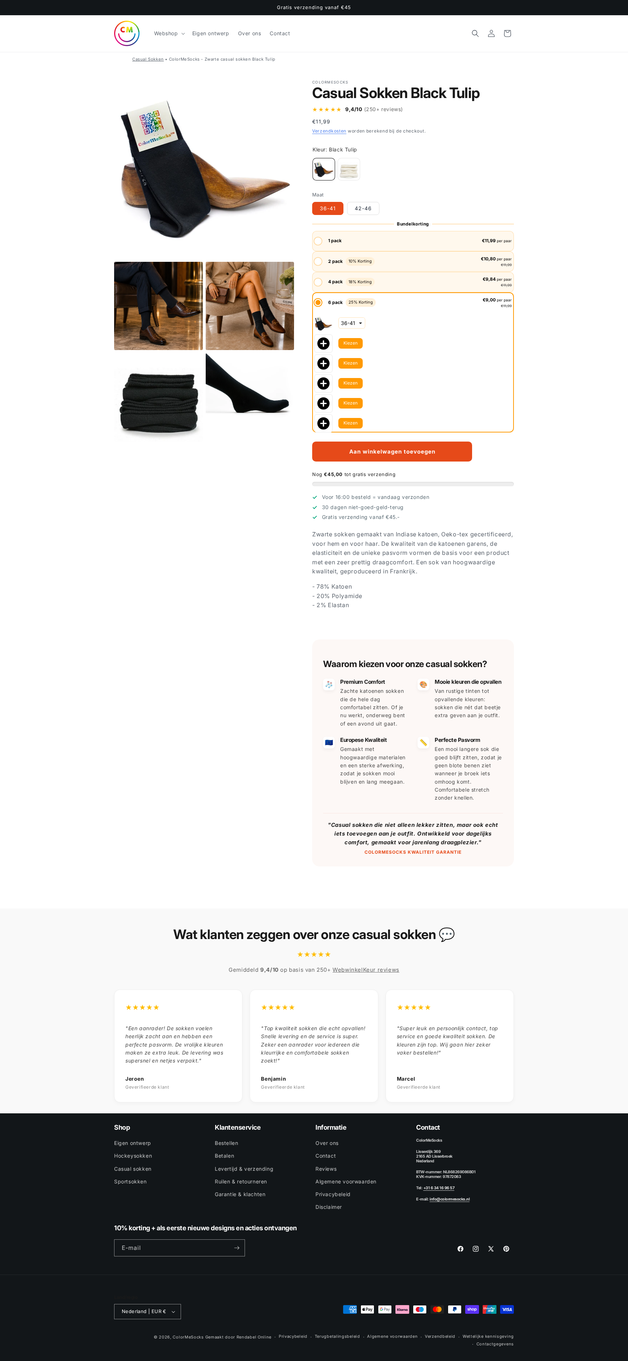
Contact (325, 1156)
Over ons (327, 1143)
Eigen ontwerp (132, 1143)
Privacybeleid (333, 1194)
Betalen (224, 1156)
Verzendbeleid (440, 1336)
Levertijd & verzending (244, 1169)
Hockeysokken (133, 1156)
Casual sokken (133, 1169)
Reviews (326, 1169)
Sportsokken (130, 1181)
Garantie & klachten (240, 1194)
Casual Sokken (148, 59)
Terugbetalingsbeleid (337, 1336)
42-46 (363, 208)
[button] (169, 33)
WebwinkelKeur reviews (366, 969)
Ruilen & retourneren (241, 1181)
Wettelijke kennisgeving (488, 1336)
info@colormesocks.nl (450, 1199)
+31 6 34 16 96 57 (439, 1188)
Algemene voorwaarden (346, 1181)
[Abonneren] (237, 1247)
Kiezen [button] (350, 343)
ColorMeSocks (188, 1337)
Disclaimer (328, 1207)
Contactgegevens (495, 1343)
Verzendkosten (329, 131)
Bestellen (226, 1143)
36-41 (328, 208)
